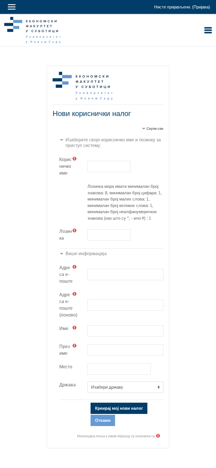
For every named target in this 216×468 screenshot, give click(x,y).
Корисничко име (65, 166)
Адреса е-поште (66, 274)
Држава (67, 384)
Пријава (201, 7)
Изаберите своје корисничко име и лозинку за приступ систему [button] (113, 142)
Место (65, 366)
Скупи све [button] (155, 129)
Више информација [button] (86, 253)
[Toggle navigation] (208, 30)
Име (63, 328)
